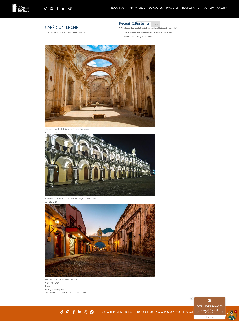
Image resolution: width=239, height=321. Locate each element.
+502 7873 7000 (173, 312)
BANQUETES (156, 8)
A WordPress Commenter (130, 28)
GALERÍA (222, 8)
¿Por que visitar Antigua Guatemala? (138, 36)
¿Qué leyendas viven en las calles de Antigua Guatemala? (147, 32)
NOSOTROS (117, 8)
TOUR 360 (208, 8)
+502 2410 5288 (191, 312)
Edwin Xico (53, 32)
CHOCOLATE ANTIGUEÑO (74, 292)
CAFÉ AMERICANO (53, 292)
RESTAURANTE (190, 8)
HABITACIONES (136, 8)
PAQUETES (172, 8)
